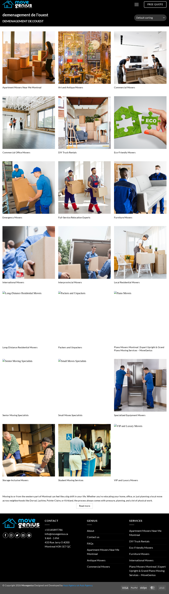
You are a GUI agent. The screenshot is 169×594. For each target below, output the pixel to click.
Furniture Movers (123, 217)
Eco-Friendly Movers (124, 152)
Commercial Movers (124, 87)
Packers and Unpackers (70, 347)
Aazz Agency (86, 585)
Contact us (93, 537)
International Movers (13, 282)
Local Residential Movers (127, 282)
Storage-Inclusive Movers (15, 480)
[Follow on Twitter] (17, 535)
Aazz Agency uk (71, 585)
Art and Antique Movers (70, 87)
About (90, 530)
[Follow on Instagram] (11, 535)
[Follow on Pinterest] (29, 535)
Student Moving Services (70, 480)
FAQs (90, 543)
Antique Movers (96, 560)
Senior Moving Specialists (15, 415)
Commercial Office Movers (16, 152)
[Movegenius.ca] (17, 4)
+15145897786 (54, 529)
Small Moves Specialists (70, 415)
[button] (136, 4)
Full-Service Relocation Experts (74, 217)
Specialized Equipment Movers (129, 415)
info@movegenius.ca (56, 533)
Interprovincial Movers (70, 282)
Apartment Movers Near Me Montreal (21, 87)
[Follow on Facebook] (5, 535)
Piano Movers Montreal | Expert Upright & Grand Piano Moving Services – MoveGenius (139, 349)
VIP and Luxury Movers (126, 480)
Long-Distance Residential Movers (19, 347)
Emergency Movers (12, 217)
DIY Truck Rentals (67, 152)
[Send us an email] (23, 535)
